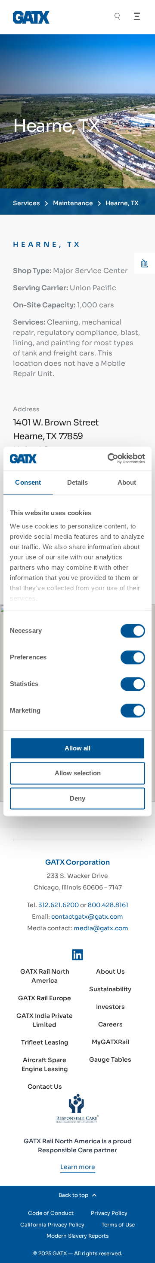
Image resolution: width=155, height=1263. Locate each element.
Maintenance (73, 203)
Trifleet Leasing (44, 1042)
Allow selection (78, 773)
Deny (77, 798)
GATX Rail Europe (44, 998)
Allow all (77, 748)
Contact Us (45, 1086)
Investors (110, 1007)
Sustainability (110, 989)
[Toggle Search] (117, 17)
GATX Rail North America (44, 976)
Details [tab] (77, 482)
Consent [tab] (28, 482)
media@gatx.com (101, 928)
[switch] (133, 657)
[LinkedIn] (77, 956)
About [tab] (127, 482)
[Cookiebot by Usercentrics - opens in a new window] (109, 458)
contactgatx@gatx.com (87, 916)
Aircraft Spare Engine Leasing (45, 1064)
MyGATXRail (110, 1042)
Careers (110, 1024)
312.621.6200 (58, 905)
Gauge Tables (110, 1059)
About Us (110, 971)
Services (26, 203)
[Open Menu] (137, 16)
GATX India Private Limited (44, 1020)
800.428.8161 (108, 905)
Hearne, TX (122, 203)
